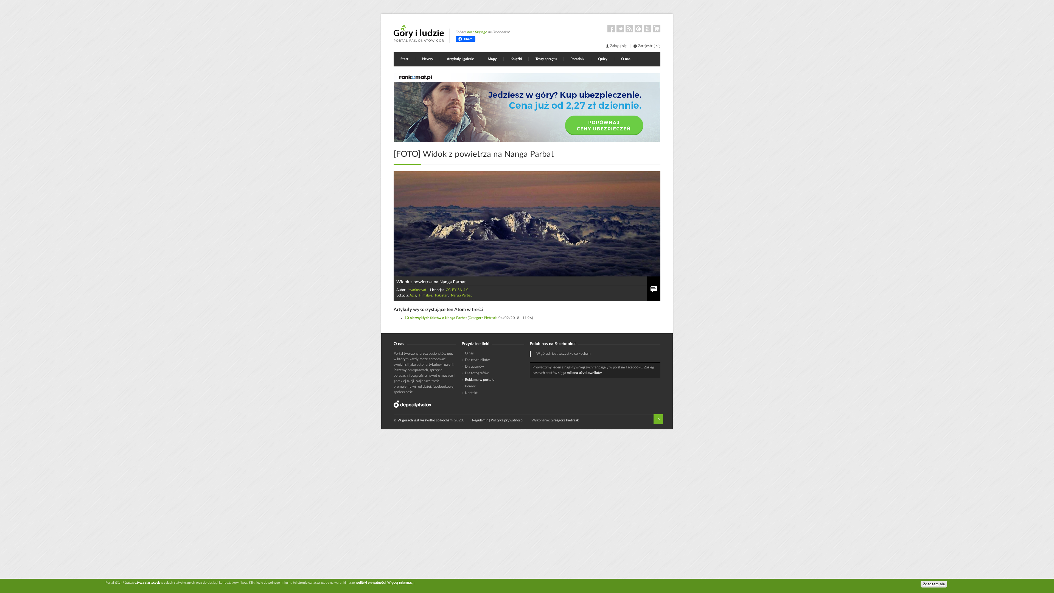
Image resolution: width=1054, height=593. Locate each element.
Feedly (638, 28)
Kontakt (471, 393)
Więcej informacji (400, 582)
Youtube (647, 28)
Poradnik (577, 59)
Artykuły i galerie (460, 59)
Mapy (492, 59)
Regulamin (480, 420)
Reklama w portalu (479, 380)
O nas (625, 59)
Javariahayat (416, 290)
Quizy (602, 59)
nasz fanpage (477, 32)
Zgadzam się (934, 584)
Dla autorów (474, 366)
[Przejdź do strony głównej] (419, 33)
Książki (516, 59)
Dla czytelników (477, 360)
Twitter (620, 28)
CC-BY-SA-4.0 (457, 290)
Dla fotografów (477, 373)
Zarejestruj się (649, 46)
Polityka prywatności (507, 420)
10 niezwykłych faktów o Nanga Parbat (436, 318)
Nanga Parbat (461, 295)
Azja (413, 295)
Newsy (427, 59)
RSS (629, 28)
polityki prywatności (371, 582)
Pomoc (470, 386)
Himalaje (425, 295)
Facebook (611, 28)
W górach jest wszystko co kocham (563, 354)
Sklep (656, 28)
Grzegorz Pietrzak (483, 318)
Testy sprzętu (546, 59)
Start (404, 59)
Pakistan (441, 295)
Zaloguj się (618, 46)
